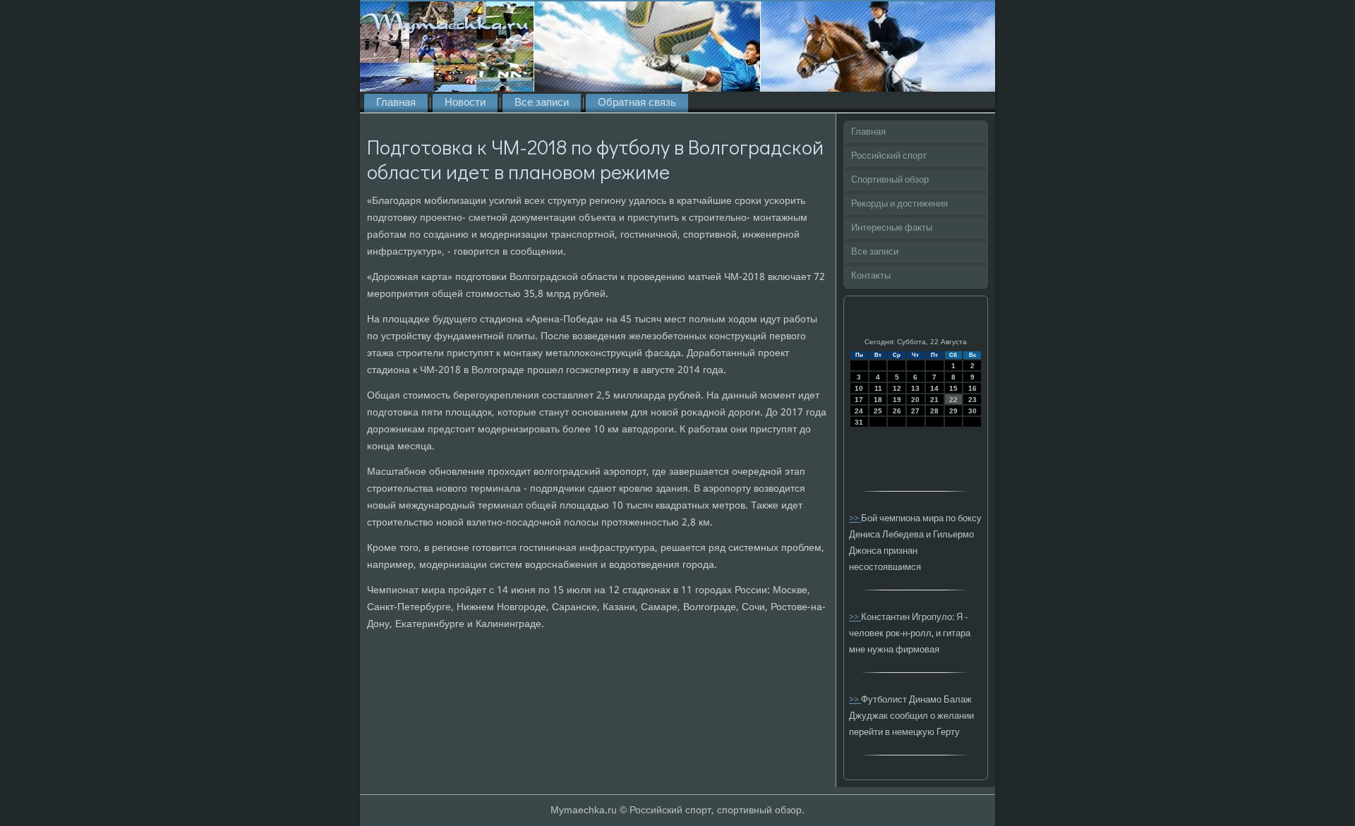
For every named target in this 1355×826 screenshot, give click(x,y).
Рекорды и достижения (899, 204)
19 (897, 399)
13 (915, 388)
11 (878, 388)
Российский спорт (889, 156)
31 (859, 422)
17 (859, 399)
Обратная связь (637, 103)
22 (953, 399)
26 (897, 411)
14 (934, 388)
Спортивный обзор (890, 180)
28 (934, 411)
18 (878, 399)
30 (972, 411)
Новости (465, 103)
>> (855, 519)
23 (972, 399)
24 (859, 411)
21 (934, 399)
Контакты (871, 276)
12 (897, 388)
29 (953, 411)
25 (878, 411)
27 (915, 411)
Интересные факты (891, 228)
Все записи (541, 103)
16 (972, 388)
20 (915, 399)
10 (859, 388)
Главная (396, 103)
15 (953, 388)
